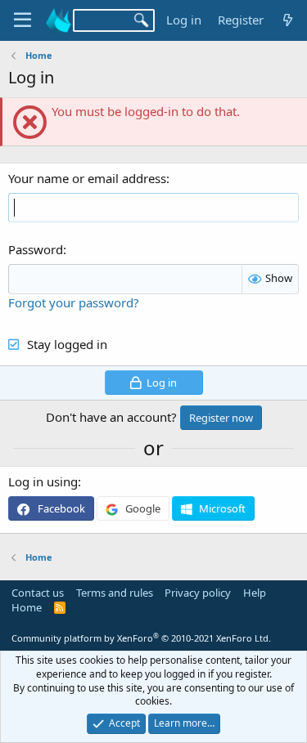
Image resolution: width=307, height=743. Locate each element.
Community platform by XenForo (141, 638)
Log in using (43, 481)
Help (254, 592)
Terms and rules (114, 592)
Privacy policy (198, 592)
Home (26, 607)
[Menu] (22, 20)
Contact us (37, 592)
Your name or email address (87, 178)
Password (35, 249)
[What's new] (288, 20)
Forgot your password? (73, 302)
